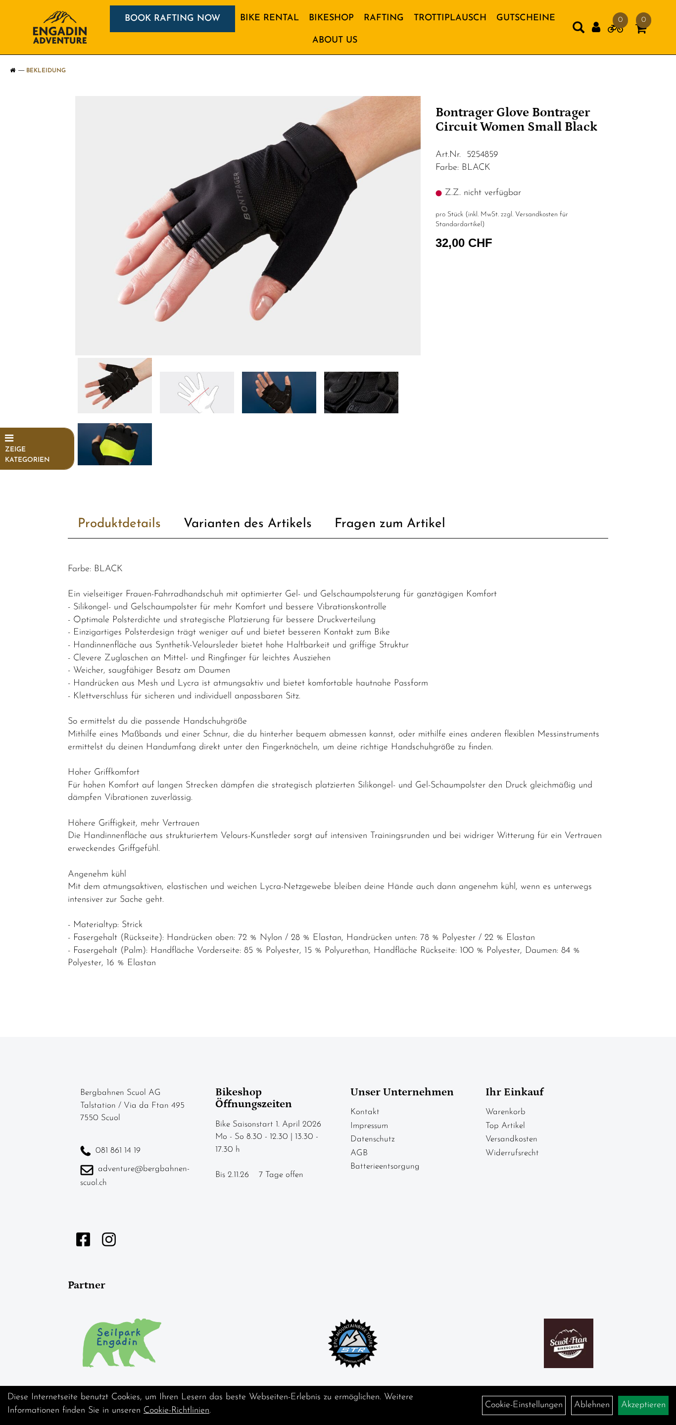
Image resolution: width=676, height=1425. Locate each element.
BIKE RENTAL (269, 18)
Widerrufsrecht (512, 1153)
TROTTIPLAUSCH (450, 18)
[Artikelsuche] (578, 30)
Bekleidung (46, 71)
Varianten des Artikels (248, 524)
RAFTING (384, 18)
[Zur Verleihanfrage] (615, 31)
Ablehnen (592, 1405)
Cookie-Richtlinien (176, 1410)
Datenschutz (372, 1139)
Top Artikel (505, 1126)
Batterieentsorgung (385, 1166)
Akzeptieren (643, 1405)
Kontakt (365, 1112)
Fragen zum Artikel (390, 524)
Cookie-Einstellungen (524, 1405)
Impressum (369, 1126)
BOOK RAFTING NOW (172, 18)
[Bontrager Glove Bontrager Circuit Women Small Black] (248, 225)
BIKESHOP (331, 18)
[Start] (12, 71)
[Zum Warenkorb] (640, 31)
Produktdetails (119, 524)
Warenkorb (505, 1112)
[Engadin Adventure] (60, 27)
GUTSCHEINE (525, 18)
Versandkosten (511, 1139)
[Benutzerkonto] (596, 27)
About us (334, 40)
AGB (359, 1153)
